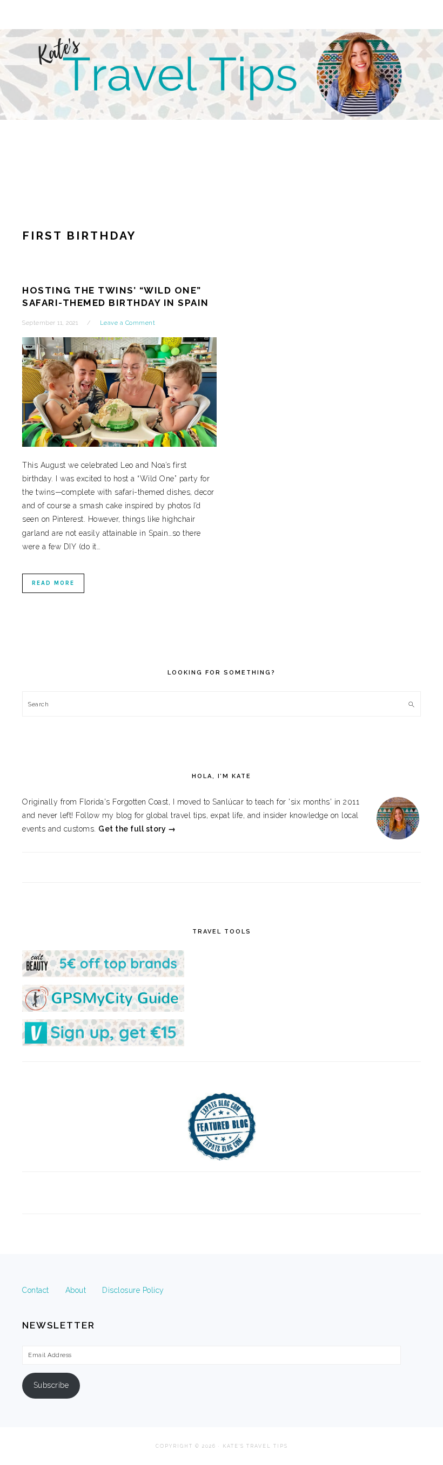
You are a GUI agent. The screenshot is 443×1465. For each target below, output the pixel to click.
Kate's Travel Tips (221, 94)
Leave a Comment (128, 322)
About (75, 1290)
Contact (35, 1290)
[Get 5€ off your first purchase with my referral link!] (103, 974)
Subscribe (51, 1385)
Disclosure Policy (133, 1290)
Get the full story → (137, 829)
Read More (53, 583)
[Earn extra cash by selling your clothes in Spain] (103, 1043)
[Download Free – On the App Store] (103, 1009)
